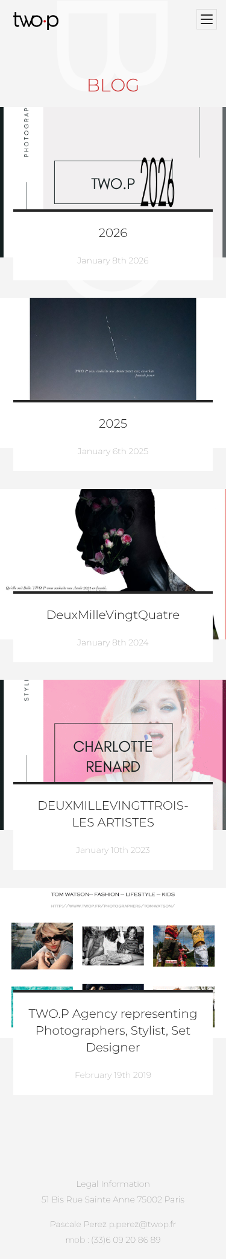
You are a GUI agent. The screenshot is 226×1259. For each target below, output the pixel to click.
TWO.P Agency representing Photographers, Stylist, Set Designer (112, 1031)
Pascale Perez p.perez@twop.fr (113, 1224)
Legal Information (113, 1183)
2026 (113, 233)
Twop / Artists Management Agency (37, 21)
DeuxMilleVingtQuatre (113, 615)
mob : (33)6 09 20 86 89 (112, 1239)
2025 (113, 424)
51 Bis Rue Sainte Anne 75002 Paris (113, 1199)
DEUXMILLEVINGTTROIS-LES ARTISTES (113, 814)
